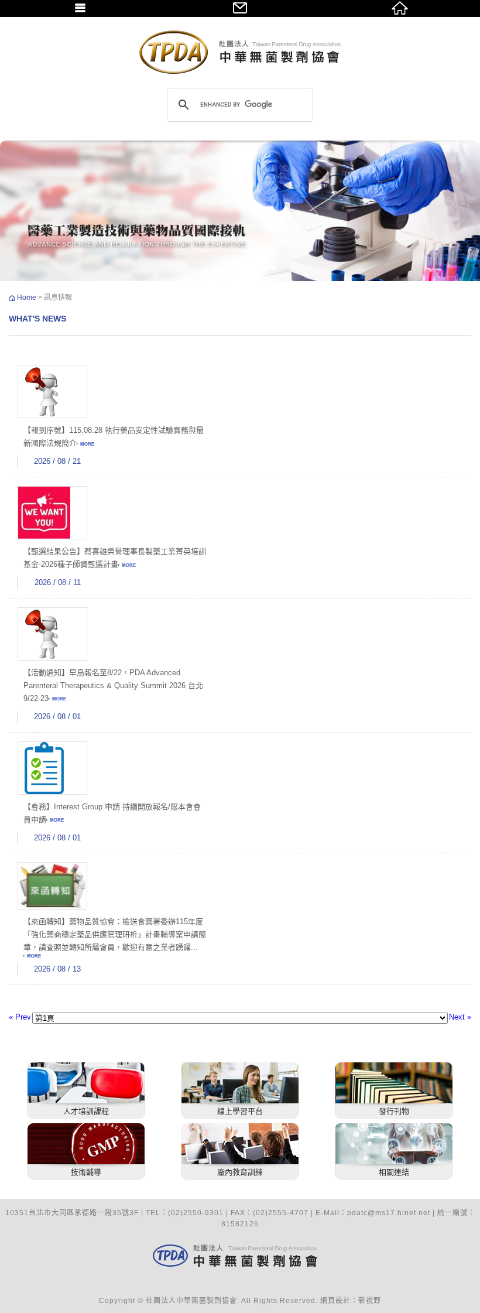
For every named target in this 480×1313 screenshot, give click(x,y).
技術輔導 (86, 1172)
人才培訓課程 (86, 1111)
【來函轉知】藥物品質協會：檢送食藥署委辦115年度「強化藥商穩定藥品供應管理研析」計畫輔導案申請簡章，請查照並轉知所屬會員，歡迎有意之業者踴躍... (114, 934)
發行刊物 (394, 1111)
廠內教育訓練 (240, 1172)
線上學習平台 (240, 1111)
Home (27, 297)
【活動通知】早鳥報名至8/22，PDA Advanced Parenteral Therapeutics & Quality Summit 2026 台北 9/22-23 (113, 685)
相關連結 (394, 1172)
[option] (240, 211)
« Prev (20, 1017)
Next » (460, 1017)
